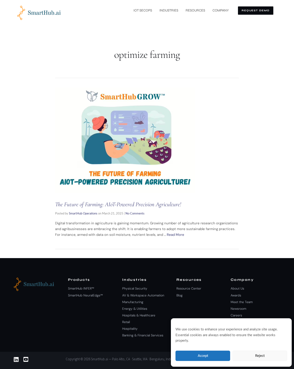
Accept (203, 356)
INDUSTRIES (168, 10)
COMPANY (220, 10)
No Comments (134, 213)
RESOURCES (195, 10)
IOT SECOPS (142, 10)
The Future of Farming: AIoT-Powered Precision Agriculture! (118, 204)
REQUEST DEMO (256, 10)
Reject (260, 356)
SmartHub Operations (83, 213)
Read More (175, 234)
